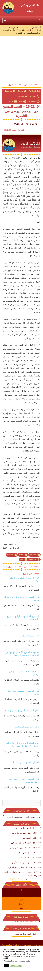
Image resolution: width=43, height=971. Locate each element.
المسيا (22, 921)
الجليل (36, 921)
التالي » (13, 879)
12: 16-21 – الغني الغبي (31, 838)
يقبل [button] (6, 965)
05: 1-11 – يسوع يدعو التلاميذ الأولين (26, 863)
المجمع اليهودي (29, 921)
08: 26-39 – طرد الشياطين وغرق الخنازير (24, 867)
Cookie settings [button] (16, 966)
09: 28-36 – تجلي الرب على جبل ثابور (26, 843)
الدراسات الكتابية (19, 28)
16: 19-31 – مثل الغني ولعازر (29, 853)
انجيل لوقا (30, 30)
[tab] (21, 890)
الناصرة (17, 921)
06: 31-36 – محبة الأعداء (31, 858)
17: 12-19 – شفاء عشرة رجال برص (26, 833)
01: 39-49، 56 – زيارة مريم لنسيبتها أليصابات (23, 848)
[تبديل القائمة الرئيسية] (5, 20)
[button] (39, 21)
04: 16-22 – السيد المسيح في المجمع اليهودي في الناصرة (22, 111)
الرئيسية (31, 28)
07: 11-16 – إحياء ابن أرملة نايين (28, 828)
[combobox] (21, 803)
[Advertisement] (21, 58)
